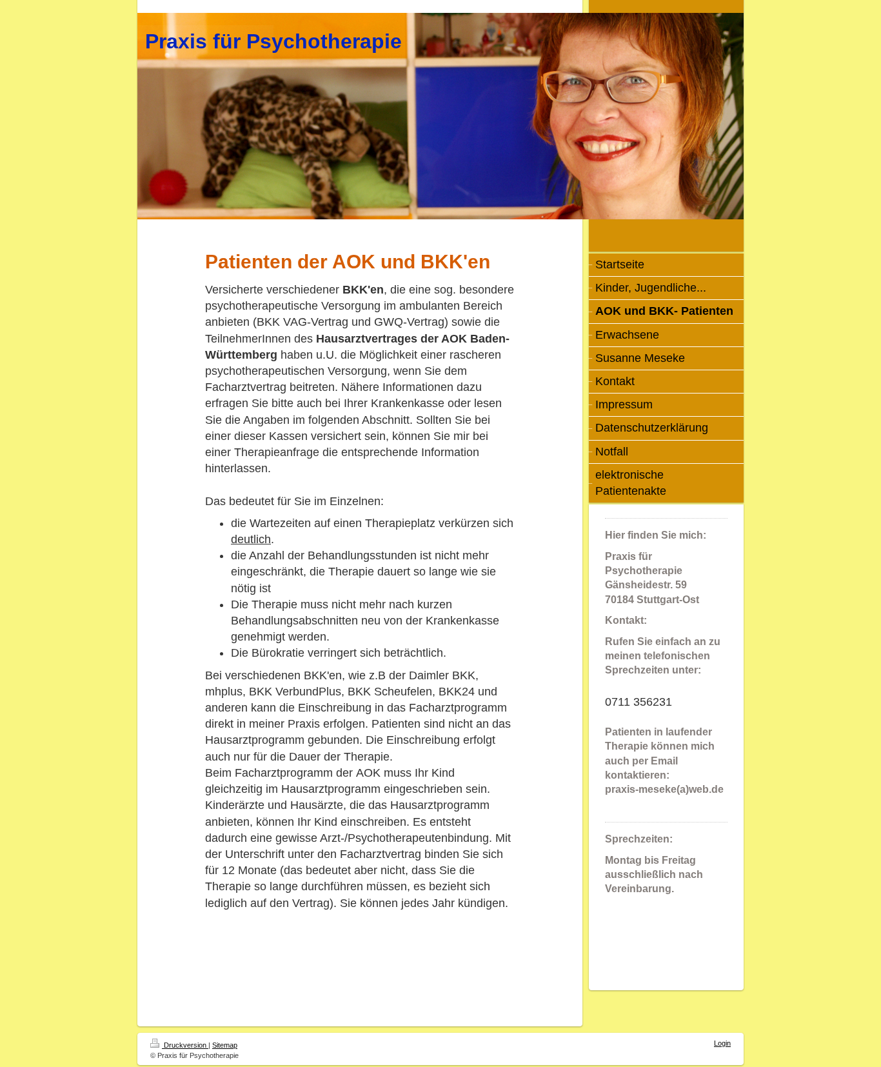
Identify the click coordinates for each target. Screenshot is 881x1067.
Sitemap (224, 1045)
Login (722, 1043)
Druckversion (185, 1045)
